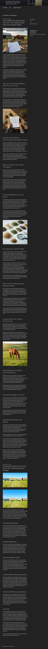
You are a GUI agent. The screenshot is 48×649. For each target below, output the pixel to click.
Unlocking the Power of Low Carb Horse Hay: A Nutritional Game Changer (14, 468)
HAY (10, 7)
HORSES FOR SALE (17, 7)
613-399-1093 (33, 31)
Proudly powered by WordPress (8, 646)
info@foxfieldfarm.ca (34, 30)
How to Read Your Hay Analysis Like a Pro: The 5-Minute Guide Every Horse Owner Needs (14, 23)
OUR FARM (5, 7)
